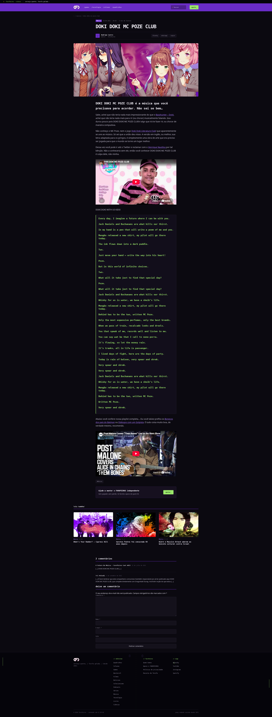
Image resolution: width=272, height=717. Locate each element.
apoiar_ (168, 492)
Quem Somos (147, 662)
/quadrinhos (117, 7)
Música (98, 21)
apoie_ (194, 7)
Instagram (177, 669)
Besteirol (117, 673)
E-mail (99, 628)
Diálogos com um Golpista (131, 422)
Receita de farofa (150, 673)
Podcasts (116, 687)
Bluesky (176, 662)
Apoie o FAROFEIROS (151, 666)
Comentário (100, 595)
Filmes (116, 676)
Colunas (116, 666)
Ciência (116, 704)
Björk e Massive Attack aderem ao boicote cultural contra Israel (175, 543)
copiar (173, 35)
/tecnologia (96, 7)
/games (86, 7)
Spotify (176, 673)
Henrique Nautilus (157, 147)
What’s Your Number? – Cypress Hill (91, 542)
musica (78, 16)
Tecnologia (117, 697)
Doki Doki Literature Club (144, 131)
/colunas (106, 7)
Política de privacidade (153, 669)
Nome (98, 619)
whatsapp (164, 35)
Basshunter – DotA (165, 114)
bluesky (155, 35)
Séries (116, 690)
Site (97, 636)
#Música (99, 481)
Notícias (116, 680)
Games (115, 669)
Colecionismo (118, 683)
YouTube (176, 666)
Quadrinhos (117, 662)
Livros (116, 701)
